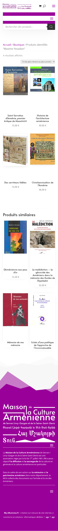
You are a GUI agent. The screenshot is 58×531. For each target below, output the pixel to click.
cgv (53, 517)
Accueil (7, 44)
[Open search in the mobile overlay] (29, 27)
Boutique (18, 44)
